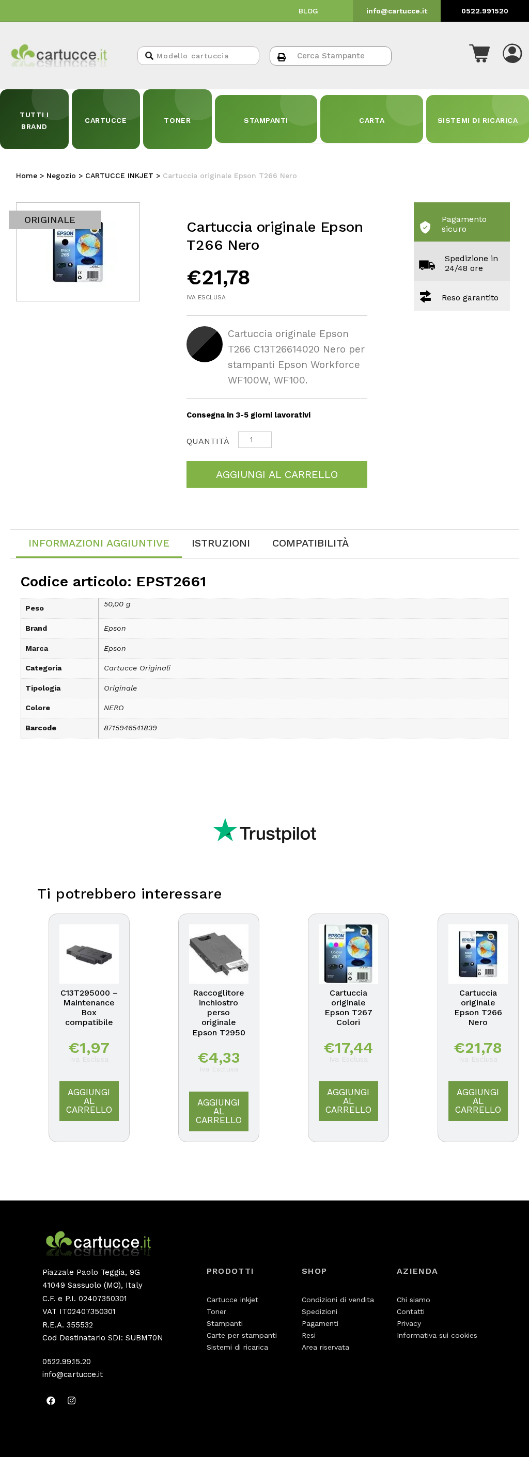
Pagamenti (320, 1323)
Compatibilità (310, 543)
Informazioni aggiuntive (98, 543)
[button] (479, 55)
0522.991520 (484, 11)
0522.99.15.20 (66, 1361)
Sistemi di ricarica (237, 1347)
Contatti (411, 1311)
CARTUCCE (106, 120)
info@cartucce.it (396, 11)
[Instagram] (72, 1401)
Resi (309, 1335)
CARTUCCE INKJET (119, 175)
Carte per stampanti (242, 1335)
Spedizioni (319, 1311)
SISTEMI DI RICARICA (478, 120)
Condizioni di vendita (338, 1299)
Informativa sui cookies (437, 1335)
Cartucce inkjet (232, 1299)
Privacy (409, 1323)
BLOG (308, 11)
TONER (177, 120)
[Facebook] (51, 1401)
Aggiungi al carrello (277, 474)
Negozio (61, 175)
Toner (216, 1311)
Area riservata (325, 1347)
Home (26, 175)
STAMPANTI (266, 120)
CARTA (371, 120)
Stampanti (225, 1323)
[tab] (99, 544)
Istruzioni (221, 543)
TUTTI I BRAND (34, 120)
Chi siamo (413, 1299)
